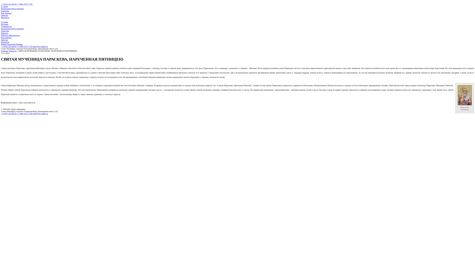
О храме (4, 6)
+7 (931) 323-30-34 (8, 4)
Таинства (5, 11)
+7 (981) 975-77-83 (24, 4)
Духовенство (6, 26)
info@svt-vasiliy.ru (40, 46)
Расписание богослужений (12, 9)
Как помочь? (6, 13)
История (4, 24)
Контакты (5, 18)
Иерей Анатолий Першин (12, 44)
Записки (4, 15)
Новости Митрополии (10, 35)
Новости (4, 33)
